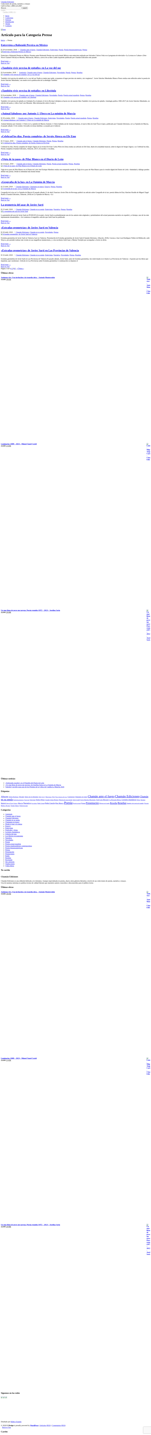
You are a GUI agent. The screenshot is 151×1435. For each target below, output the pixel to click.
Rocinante (8, 860)
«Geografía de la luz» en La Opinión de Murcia (28, 182)
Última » (21, 268)
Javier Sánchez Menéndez (88, 800)
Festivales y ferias (11, 830)
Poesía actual (77, 803)
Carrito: (9, 12)
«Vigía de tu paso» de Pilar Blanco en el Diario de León (32, 159)
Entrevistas (54, 50)
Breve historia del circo (61, 797)
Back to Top (5, 63)
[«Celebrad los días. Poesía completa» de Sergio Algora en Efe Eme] (25, 143)
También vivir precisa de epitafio (135, 803)
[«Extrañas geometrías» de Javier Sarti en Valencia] (19, 234)
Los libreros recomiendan (14, 836)
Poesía (61, 50)
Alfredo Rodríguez (13, 797)
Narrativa (57, 209)
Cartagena (71, 797)
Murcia (20, 803)
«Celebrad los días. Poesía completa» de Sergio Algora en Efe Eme (38, 136)
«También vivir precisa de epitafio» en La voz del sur (31, 67)
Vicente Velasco (15, 806)
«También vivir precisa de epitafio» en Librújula (28, 90)
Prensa (84, 50)
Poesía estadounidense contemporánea (18, 846)
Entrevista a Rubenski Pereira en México (24, 45)
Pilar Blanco (59, 803)
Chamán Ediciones (7, 2)
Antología (22, 72)
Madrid (3, 803)
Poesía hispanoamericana (73, 50)
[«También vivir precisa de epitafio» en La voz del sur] (20, 74)
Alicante (21, 797)
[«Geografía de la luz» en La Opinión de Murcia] (18, 189)
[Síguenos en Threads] (4, 1397)
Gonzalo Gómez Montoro (52, 800)
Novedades (61, 72)
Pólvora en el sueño (104, 803)
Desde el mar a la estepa (13, 824)
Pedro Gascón (50, 803)
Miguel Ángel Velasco (12, 803)
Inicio (3, 40)
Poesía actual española (71, 95)
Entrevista (26, 800)
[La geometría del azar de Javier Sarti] (14, 211)
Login (3, 10)
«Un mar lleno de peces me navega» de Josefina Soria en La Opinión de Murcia (33, 785)
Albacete (4, 796)
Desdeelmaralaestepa (18, 800)
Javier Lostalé (76, 800)
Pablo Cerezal (41, 803)
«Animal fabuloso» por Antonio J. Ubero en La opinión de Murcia (38, 113)
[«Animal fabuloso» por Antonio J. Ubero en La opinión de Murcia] (25, 120)
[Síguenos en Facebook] (2, 1397)
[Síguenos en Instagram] (6, 1397)
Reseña (113, 803)
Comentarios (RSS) (59, 1425)
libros (138, 800)
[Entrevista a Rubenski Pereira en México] (16, 52)
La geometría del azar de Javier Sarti (22, 204)
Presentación (92, 803)
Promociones (9, 854)
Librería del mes (11, 834)
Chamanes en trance (37, 187)
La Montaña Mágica (115, 800)
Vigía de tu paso (23, 806)
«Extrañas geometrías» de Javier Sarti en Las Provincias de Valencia (40, 250)
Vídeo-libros (9, 866)
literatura (143, 800)
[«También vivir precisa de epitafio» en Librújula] (18, 97)
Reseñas (79, 72)
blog (53, 797)
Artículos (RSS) (45, 1425)
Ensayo (47, 187)
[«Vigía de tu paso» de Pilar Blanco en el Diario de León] (21, 166)
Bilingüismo (49, 797)
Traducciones (10, 864)
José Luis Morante (102, 800)
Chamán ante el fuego (27, 50)
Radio (7, 856)
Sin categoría (9, 862)
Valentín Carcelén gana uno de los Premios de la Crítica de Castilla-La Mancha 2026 (34, 787)
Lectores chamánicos (129, 800)
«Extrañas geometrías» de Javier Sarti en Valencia (29, 227)
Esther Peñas (40, 800)
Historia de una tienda (65, 800)
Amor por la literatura (31, 797)
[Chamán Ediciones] (3, 29)
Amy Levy (42, 797)
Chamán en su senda (37, 209)
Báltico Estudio (16, 1422)
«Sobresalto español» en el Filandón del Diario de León (24, 783)
